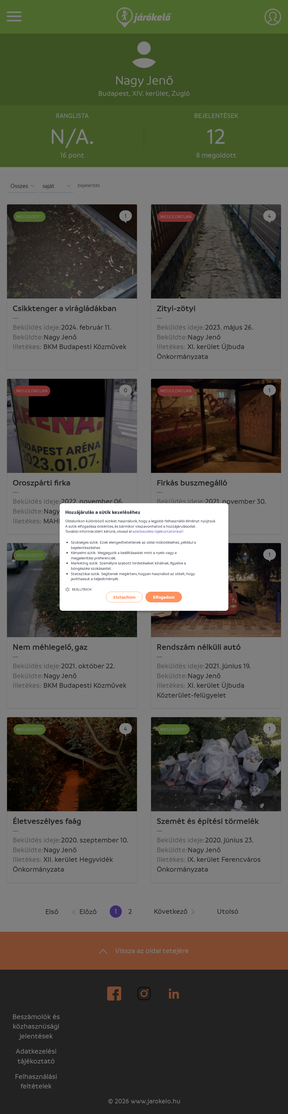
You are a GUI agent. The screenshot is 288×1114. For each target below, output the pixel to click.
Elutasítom (124, 597)
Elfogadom (164, 597)
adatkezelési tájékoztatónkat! (158, 531)
